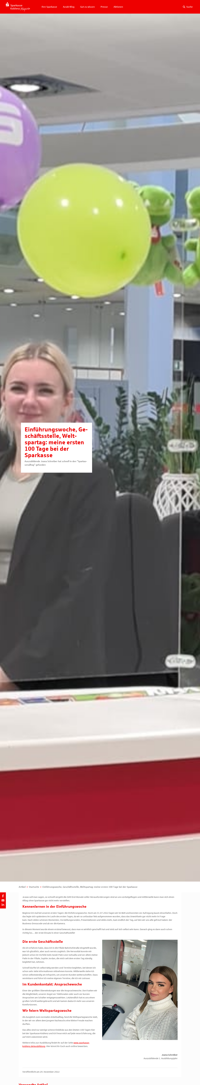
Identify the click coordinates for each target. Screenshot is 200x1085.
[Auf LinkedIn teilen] (3, 905)
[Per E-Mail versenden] (3, 900)
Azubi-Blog (68, 7)
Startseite (34, 887)
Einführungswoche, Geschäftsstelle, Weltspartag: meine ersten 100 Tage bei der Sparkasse (89, 887)
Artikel (22, 887)
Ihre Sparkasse (49, 7)
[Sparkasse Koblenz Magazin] (18, 7)
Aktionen (118, 7)
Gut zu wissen (87, 7)
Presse (104, 7)
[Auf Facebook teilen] (3, 896)
